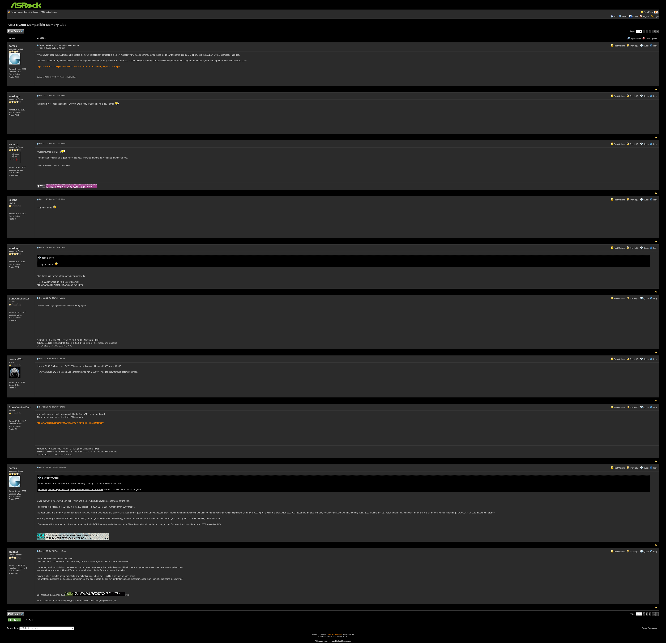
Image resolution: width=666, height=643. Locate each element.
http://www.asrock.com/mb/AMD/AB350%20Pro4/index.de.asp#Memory (70, 423)
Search (625, 16)
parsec (13, 45)
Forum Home (16, 12)
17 (654, 31)
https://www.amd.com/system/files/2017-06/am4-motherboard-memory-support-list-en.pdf (78, 66)
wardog (14, 96)
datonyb (14, 551)
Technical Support (31, 12)
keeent (13, 199)
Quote (646, 46)
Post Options (619, 46)
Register (646, 16)
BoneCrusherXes (19, 298)
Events (635, 16)
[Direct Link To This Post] (38, 45)
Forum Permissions (650, 628)
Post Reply (13, 31)
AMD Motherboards (49, 12)
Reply (654, 46)
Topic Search (635, 38)
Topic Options (651, 38)
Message (41, 38)
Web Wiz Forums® (335, 634)
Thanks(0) (634, 96)
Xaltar (12, 144)
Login (656, 16)
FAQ (616, 16)
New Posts (648, 12)
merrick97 (15, 359)
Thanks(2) (634, 46)
